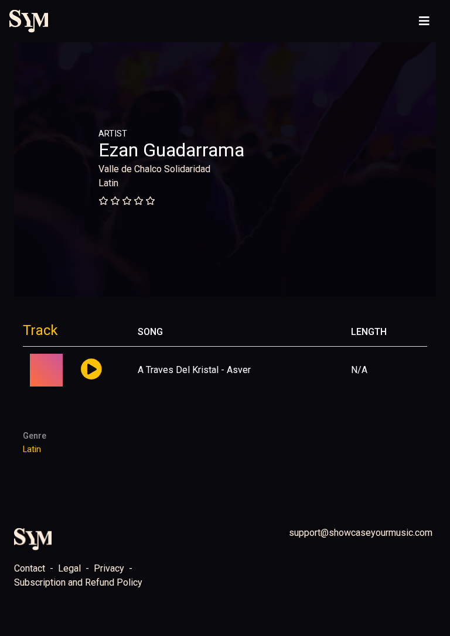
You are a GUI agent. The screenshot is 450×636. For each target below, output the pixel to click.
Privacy (109, 568)
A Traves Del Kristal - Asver (194, 369)
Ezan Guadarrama (171, 150)
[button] (91, 369)
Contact (29, 568)
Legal (69, 568)
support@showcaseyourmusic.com (360, 532)
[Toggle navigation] (424, 21)
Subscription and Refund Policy (78, 582)
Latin (108, 183)
